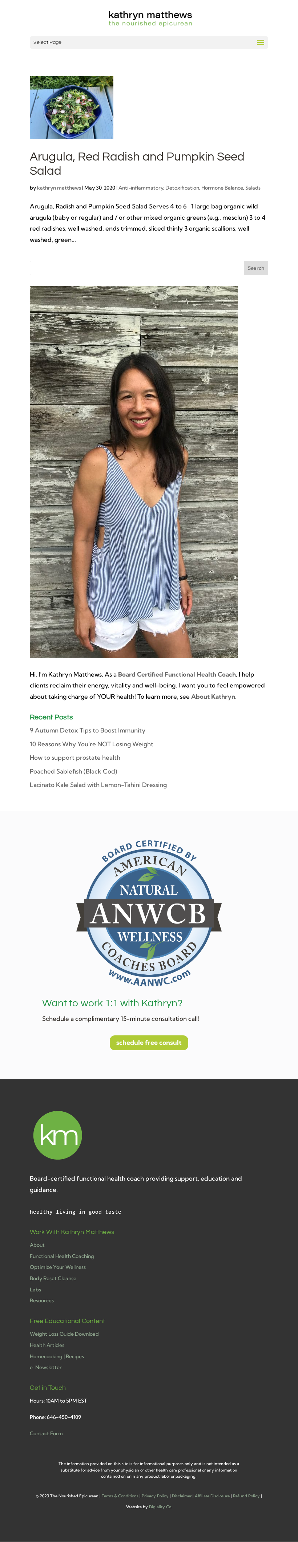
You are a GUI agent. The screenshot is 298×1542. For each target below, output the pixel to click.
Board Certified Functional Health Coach (177, 674)
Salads (253, 187)
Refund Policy (246, 1495)
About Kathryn (213, 696)
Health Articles (47, 1345)
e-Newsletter (46, 1367)
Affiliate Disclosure (212, 1495)
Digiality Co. (160, 1506)
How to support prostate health (75, 757)
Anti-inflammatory (140, 187)
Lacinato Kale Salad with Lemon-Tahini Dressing (98, 784)
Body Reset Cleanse (53, 1278)
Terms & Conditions (120, 1495)
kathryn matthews (59, 187)
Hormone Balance (222, 187)
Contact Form (46, 1433)
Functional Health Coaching (62, 1256)
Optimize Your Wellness (58, 1267)
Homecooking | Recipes (57, 1356)
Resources (42, 1300)
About (37, 1245)
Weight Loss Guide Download (64, 1334)
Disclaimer (182, 1495)
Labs (35, 1289)
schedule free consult (149, 1042)
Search (256, 268)
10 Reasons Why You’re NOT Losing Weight (91, 744)
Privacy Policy (155, 1495)
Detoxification (182, 187)
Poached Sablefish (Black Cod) (73, 771)
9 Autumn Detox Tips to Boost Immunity (87, 730)
